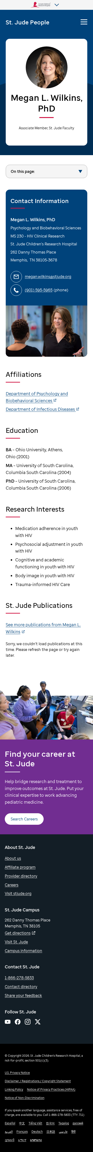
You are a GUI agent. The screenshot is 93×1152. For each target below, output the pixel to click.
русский (78, 1123)
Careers (11, 884)
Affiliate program (20, 867)
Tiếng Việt (35, 1123)
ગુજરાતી (9, 1140)
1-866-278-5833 (19, 977)
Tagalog (63, 1123)
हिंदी (73, 1131)
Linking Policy (14, 1089)
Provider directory (21, 876)
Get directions (18, 933)
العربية (9, 1131)
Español (10, 1123)
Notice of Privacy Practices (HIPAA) (51, 1089)
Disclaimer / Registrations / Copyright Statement (38, 1081)
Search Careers (24, 819)
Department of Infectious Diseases (41, 409)
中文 (22, 1123)
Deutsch (37, 1131)
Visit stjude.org (18, 893)
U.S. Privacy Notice (17, 1073)
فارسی (63, 1131)
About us (13, 858)
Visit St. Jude (16, 941)
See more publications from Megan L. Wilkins (43, 628)
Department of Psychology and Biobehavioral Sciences (37, 397)
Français (22, 1131)
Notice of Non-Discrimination (24, 1098)
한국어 (50, 1123)
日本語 (50, 1131)
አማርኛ (22, 1140)
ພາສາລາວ (36, 1140)
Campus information (23, 950)
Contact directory (21, 986)
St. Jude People (27, 22)
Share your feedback (23, 995)
